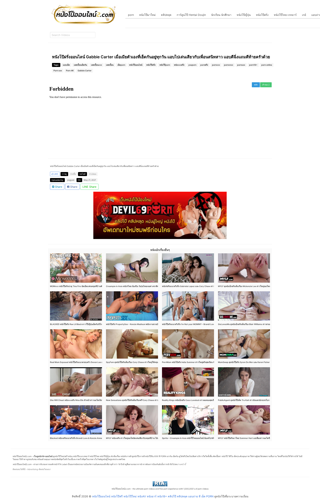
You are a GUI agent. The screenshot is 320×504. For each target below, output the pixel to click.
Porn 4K (70, 70)
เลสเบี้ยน (110, 65)
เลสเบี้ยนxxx (96, 65)
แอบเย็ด (66, 65)
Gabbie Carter (85, 70)
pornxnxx (228, 65)
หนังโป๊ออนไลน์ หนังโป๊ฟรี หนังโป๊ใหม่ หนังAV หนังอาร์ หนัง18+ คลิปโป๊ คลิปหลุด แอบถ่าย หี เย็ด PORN (153, 496)
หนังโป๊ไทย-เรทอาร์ (285, 14)
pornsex (241, 65)
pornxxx (216, 65)
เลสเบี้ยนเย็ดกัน (80, 65)
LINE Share (89, 186)
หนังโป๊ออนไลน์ (135, 65)
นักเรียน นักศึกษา (221, 14)
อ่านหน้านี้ (181, 464)
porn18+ (253, 65)
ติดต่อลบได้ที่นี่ (19, 469)
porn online (266, 65)
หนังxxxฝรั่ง (179, 65)
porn (131, 14)
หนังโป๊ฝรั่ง (262, 14)
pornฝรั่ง (204, 65)
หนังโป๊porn (165, 65)
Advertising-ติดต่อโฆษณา (39, 469)
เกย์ (304, 14)
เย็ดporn (121, 65)
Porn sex (58, 70)
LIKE (55, 174)
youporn (192, 65)
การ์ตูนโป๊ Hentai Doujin (191, 14)
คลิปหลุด (166, 14)
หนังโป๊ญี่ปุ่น (244, 14)
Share (58, 186)
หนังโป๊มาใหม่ (147, 14)
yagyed (70, 180)
